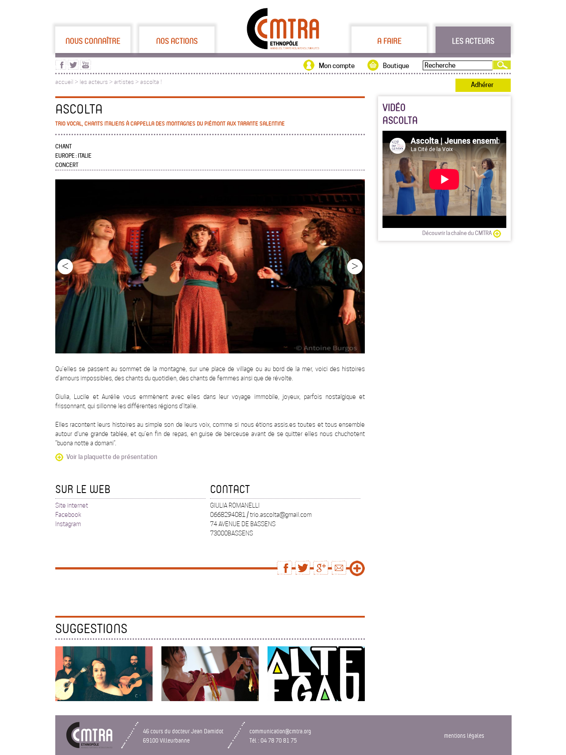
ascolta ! (151, 82)
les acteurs (94, 82)
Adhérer (482, 85)
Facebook (68, 514)
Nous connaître (92, 40)
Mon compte (337, 66)
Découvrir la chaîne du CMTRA (457, 233)
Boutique (396, 66)
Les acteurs (473, 40)
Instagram (68, 523)
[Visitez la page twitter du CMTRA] (73, 67)
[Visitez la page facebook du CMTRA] (60, 67)
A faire (389, 40)
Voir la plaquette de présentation (111, 456)
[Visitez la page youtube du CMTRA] (85, 67)
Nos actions (177, 40)
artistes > (127, 82)
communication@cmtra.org (280, 731)
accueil (64, 82)
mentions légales (464, 735)
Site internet (71, 505)
